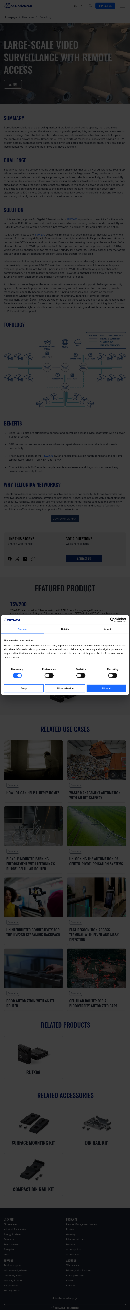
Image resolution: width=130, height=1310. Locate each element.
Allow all (106, 688)
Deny (24, 688)
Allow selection (65, 688)
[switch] (49, 675)
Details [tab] (65, 629)
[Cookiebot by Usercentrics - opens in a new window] (112, 620)
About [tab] (107, 629)
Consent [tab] (22, 629)
